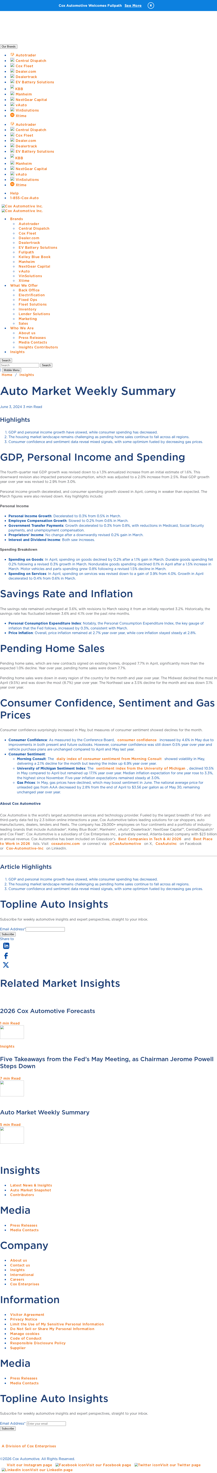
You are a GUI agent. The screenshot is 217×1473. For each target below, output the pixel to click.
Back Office (29, 290)
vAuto (24, 271)
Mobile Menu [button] (11, 370)
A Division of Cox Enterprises (29, 1446)
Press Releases (32, 337)
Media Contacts (33, 342)
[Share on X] (5, 967)
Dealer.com (29, 238)
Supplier (18, 1348)
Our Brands (9, 46)
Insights (17, 351)
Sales (23, 323)
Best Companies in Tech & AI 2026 (149, 839)
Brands (16, 219)
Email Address (13, 929)
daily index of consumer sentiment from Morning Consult (109, 758)
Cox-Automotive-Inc (24, 848)
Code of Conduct (26, 1338)
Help (14, 193)
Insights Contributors (38, 347)
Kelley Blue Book (34, 256)
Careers (17, 1279)
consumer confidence (137, 740)
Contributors (22, 1194)
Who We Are (22, 328)
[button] (6, 360)
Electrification (32, 295)
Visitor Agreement (27, 1314)
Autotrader (29, 223)
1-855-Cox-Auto (24, 198)
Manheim (27, 261)
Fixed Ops (28, 299)
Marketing (28, 318)
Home (7, 374)
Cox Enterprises (24, 1284)
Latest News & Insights (31, 1185)
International (22, 1274)
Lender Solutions (34, 314)
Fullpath (26, 252)
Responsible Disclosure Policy (38, 1343)
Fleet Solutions (33, 304)
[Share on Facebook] (6, 958)
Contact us (20, 1265)
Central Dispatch (34, 228)
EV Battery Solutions (38, 247)
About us (27, 333)
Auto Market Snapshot (30, 1190)
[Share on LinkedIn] (6, 949)
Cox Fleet (27, 233)
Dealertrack (29, 242)
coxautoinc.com (65, 843)
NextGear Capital (34, 266)
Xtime (24, 280)
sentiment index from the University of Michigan (140, 768)
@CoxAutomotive (125, 843)
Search (46, 365)
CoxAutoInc (166, 843)
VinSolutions (30, 276)
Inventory (28, 309)
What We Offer (24, 285)
